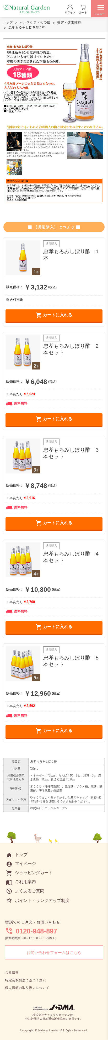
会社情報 (12, 972)
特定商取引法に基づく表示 (25, 980)
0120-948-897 (36, 931)
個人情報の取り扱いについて (27, 987)
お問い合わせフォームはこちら (54, 952)
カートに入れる (54, 315)
